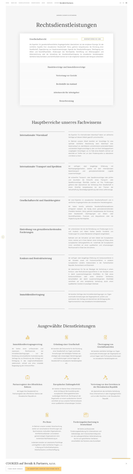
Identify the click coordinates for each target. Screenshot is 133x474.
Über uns (14, 2)
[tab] (66, 38)
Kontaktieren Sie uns (92, 39)
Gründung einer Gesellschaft (66, 344)
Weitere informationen (31, 236)
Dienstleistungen (24, 2)
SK (123, 2)
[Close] (126, 463)
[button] (66, 38)
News (43, 2)
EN (120, 2)
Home (7, 2)
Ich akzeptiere (43, 468)
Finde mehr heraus (15, 468)
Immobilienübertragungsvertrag (27, 344)
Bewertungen (36, 2)
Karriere (49, 2)
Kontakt (57, 2)
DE (126, 2)
